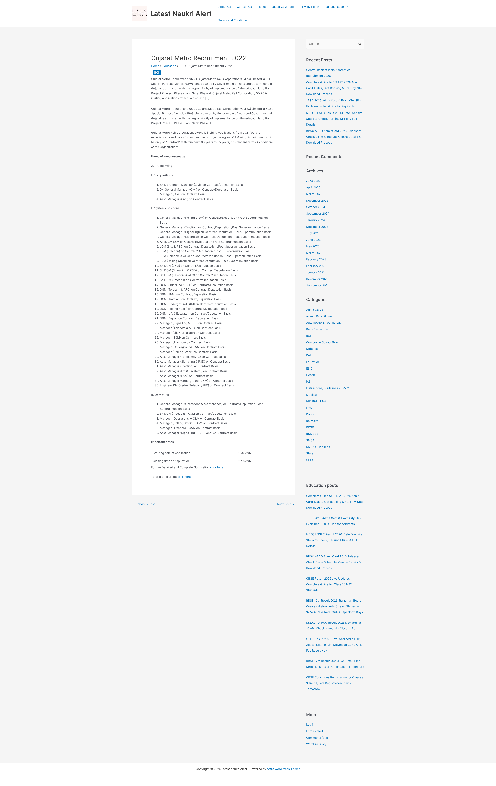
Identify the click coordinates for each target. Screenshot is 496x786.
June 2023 (313, 240)
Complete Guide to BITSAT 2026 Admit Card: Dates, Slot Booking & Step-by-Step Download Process (334, 88)
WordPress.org (316, 744)
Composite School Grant (323, 342)
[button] (346, 7)
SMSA (310, 440)
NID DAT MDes (316, 401)
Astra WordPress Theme (283, 769)
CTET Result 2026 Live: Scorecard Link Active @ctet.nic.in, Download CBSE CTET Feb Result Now (335, 644)
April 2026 (313, 187)
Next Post (285, 504)
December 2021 (317, 279)
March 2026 (314, 194)
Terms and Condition (232, 20)
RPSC (310, 427)
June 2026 (313, 181)
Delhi (309, 355)
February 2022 (316, 266)
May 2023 (313, 246)
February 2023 (316, 259)
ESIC (309, 368)
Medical (311, 394)
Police (310, 414)
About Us (224, 7)
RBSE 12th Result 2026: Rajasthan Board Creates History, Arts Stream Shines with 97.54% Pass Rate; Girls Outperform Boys (334, 606)
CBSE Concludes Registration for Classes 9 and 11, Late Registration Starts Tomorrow (334, 683)
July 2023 (313, 233)
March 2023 (314, 253)
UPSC (310, 460)
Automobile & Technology (323, 322)
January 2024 (315, 220)
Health (310, 375)
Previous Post (143, 504)
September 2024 (317, 213)
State (309, 453)
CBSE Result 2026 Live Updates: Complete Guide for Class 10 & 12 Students (329, 584)
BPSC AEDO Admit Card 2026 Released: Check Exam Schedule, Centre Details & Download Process (333, 136)
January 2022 (315, 272)
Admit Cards (314, 309)
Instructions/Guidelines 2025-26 (328, 388)
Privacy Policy (309, 7)
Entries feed (314, 731)
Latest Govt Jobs (283, 7)
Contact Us (244, 7)
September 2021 (317, 285)
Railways (312, 421)
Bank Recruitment (318, 329)
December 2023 (317, 227)
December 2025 (317, 200)
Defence (312, 349)
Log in (310, 724)
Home (262, 7)
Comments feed (317, 738)
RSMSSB (312, 434)
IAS (308, 381)
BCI (156, 72)
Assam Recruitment (319, 316)
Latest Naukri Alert (181, 13)
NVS (309, 407)
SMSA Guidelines (318, 447)
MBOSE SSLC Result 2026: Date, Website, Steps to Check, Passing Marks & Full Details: (334, 118)
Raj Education (334, 7)
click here (217, 467)
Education (313, 362)
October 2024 (315, 207)
